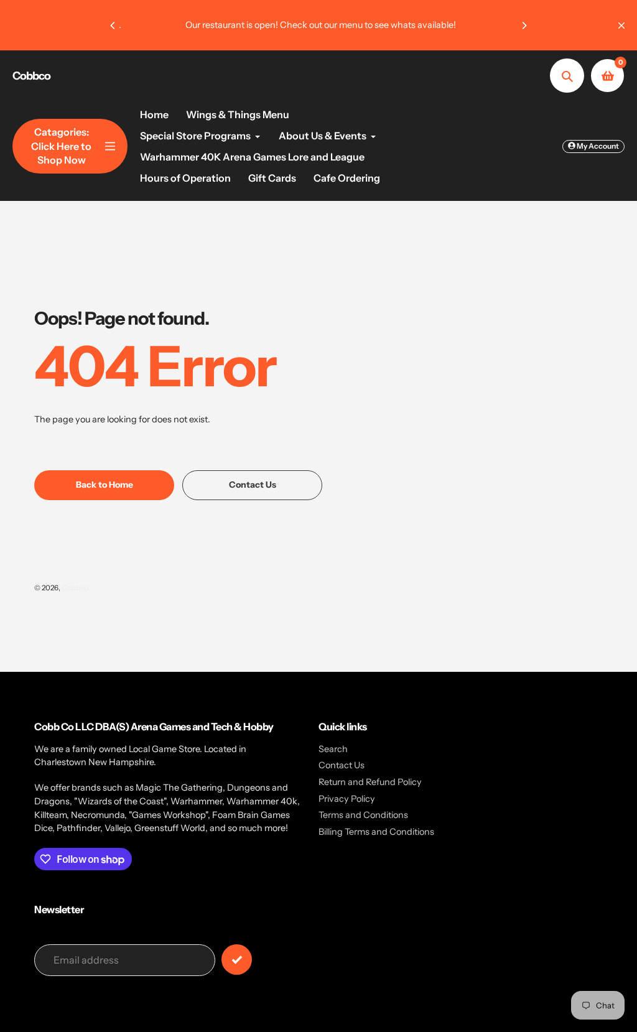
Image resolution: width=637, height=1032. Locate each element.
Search (333, 749)
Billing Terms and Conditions (376, 831)
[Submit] (236, 959)
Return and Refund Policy (370, 782)
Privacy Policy (346, 798)
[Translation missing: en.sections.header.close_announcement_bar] (621, 25)
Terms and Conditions (363, 814)
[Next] (524, 25)
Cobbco (31, 75)
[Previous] (113, 25)
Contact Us (341, 765)
